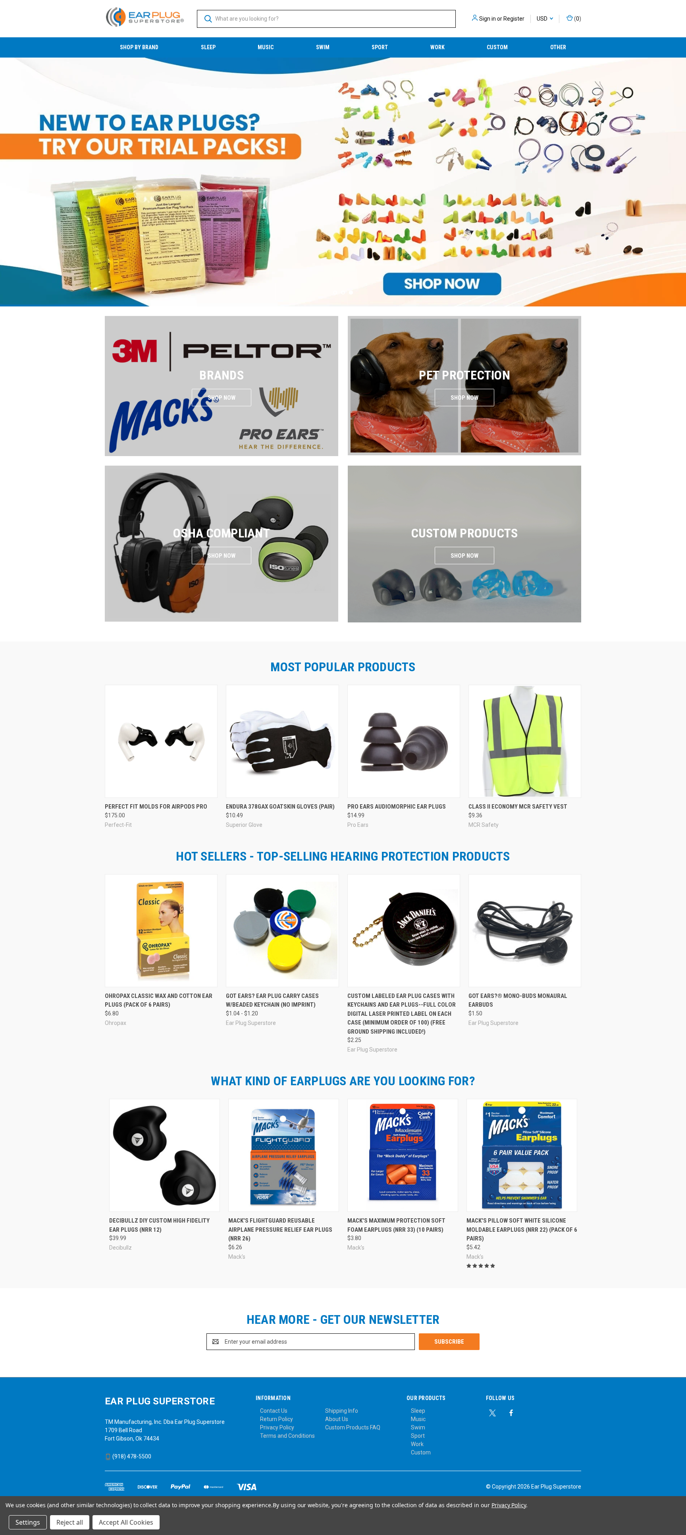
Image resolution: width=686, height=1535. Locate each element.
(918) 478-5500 (131, 1456)
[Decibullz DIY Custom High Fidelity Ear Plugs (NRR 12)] (164, 1155)
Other (558, 47)
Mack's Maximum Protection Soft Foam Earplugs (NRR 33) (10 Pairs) (396, 1225)
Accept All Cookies (126, 1522)
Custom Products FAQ (352, 1427)
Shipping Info (341, 1411)
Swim (323, 47)
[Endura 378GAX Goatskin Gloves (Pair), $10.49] (282, 741)
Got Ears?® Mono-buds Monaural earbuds (517, 1000)
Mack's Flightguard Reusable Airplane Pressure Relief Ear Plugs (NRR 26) (280, 1229)
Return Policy (276, 1419)
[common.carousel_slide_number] (343, 182)
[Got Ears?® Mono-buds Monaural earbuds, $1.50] (525, 931)
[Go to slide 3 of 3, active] (351, 293)
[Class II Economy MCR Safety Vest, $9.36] (525, 741)
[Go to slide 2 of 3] (7, 174)
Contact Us (273, 1411)
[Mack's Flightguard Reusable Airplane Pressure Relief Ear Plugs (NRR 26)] (283, 1155)
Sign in (487, 18)
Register (513, 18)
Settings (27, 1522)
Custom (497, 47)
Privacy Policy (277, 1427)
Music (266, 47)
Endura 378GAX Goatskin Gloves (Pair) (280, 806)
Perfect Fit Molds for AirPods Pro (156, 806)
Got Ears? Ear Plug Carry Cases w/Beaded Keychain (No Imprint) (272, 1000)
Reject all (69, 1522)
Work (437, 47)
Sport (380, 47)
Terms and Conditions (287, 1436)
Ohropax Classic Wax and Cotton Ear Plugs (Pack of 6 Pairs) (158, 1000)
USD (543, 18)
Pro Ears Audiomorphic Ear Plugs (396, 806)
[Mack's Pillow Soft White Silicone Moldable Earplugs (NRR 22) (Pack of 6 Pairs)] (522, 1155)
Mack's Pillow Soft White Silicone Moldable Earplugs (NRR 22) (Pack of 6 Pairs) (521, 1229)
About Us (336, 1419)
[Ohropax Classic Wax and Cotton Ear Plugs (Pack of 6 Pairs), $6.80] (161, 931)
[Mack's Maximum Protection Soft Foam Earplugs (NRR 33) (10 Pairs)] (403, 1155)
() (577, 18)
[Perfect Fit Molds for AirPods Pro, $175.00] (161, 741)
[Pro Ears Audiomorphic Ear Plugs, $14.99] (404, 741)
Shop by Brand (139, 47)
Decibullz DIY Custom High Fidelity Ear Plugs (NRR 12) (159, 1225)
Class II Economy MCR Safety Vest (517, 806)
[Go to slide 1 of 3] (679, 174)
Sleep (208, 47)
